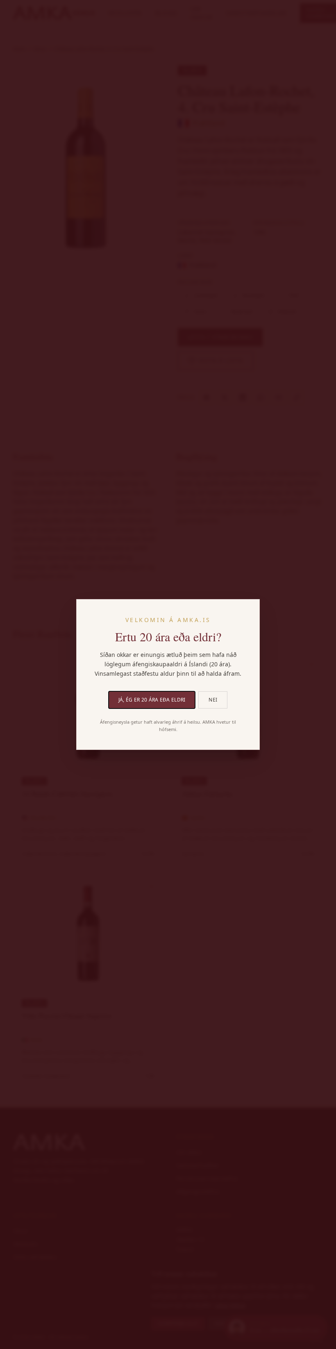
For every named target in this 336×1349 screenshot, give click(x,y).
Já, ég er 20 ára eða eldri (152, 699)
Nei (213, 699)
